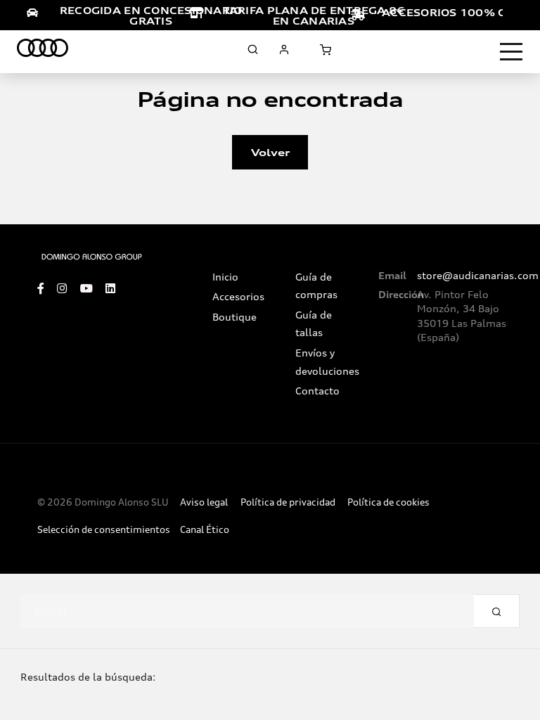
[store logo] (42, 50)
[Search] (497, 611)
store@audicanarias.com (478, 275)
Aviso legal (204, 502)
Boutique (234, 317)
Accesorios (238, 296)
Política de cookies (388, 502)
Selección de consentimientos (103, 530)
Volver (270, 152)
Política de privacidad (287, 502)
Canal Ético (204, 530)
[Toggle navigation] (511, 52)
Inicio (225, 277)
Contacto (317, 391)
